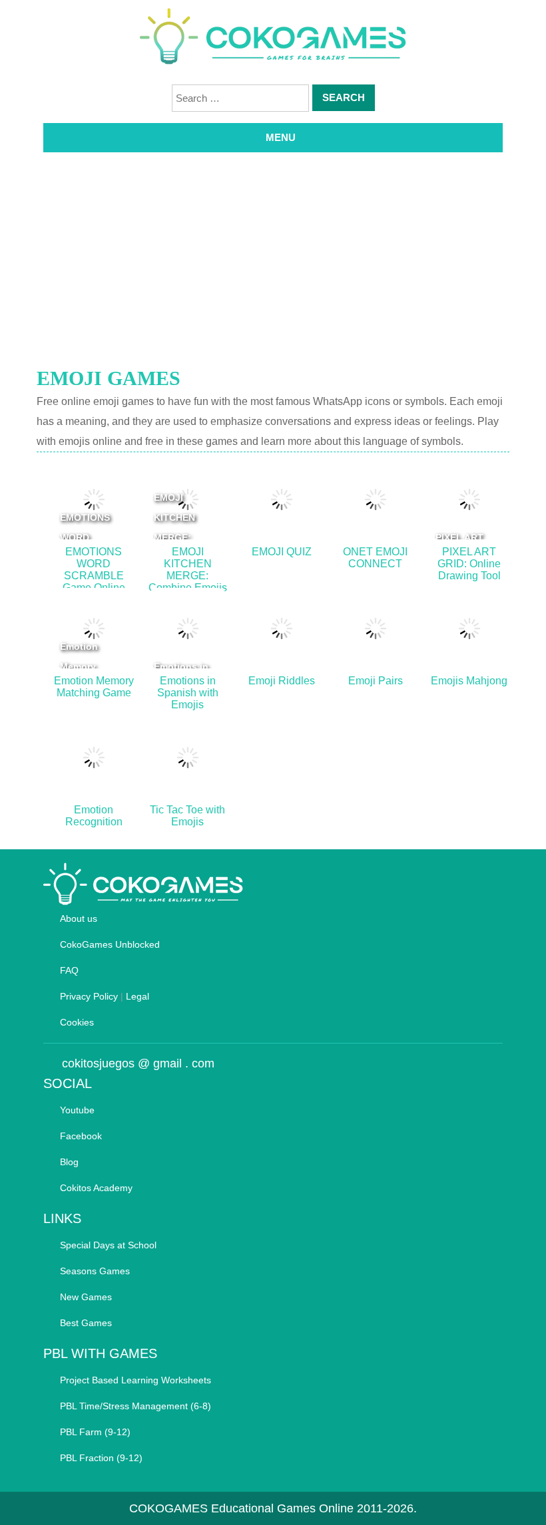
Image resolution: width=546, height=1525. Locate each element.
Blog (69, 1162)
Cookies (77, 1022)
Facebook (81, 1136)
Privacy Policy (89, 996)
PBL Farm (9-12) (95, 1432)
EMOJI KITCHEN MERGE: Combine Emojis (174, 537)
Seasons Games (95, 1271)
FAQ (69, 970)
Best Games (86, 1322)
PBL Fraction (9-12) (101, 1458)
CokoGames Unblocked (110, 944)
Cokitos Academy (96, 1187)
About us (78, 918)
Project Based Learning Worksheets (135, 1380)
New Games (86, 1297)
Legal (137, 996)
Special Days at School (108, 1245)
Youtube (77, 1110)
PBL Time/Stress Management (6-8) (135, 1406)
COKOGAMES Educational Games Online (241, 1508)
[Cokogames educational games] (273, 38)
